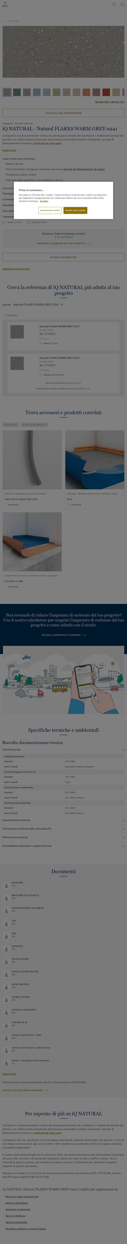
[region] (63, 200)
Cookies (44, 201)
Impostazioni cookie (50, 210)
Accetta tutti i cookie (75, 210)
